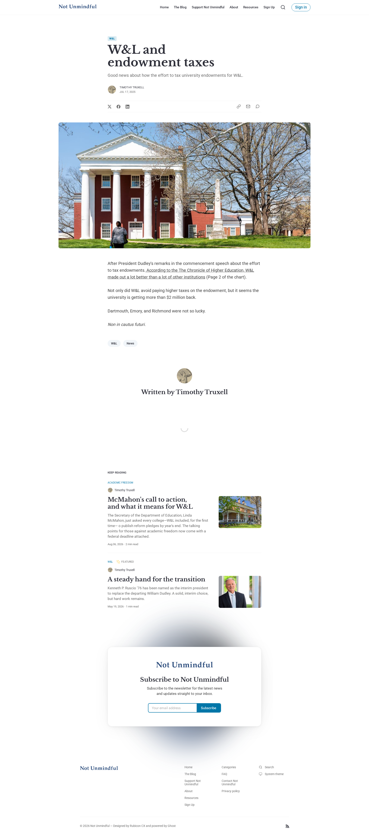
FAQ (224, 774)
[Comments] (258, 106)
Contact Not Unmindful (230, 782)
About (233, 7)
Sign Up (268, 7)
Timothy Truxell (132, 87)
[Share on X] (109, 107)
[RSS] (287, 826)
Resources (250, 7)
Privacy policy (231, 791)
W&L (112, 38)
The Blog (180, 7)
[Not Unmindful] (78, 7)
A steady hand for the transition (156, 579)
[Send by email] (248, 106)
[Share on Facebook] (118, 107)
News (130, 343)
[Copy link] (239, 106)
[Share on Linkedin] (127, 107)
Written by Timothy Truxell (184, 392)
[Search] (283, 7)
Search (269, 767)
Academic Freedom (120, 482)
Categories (229, 767)
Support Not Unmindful (208, 7)
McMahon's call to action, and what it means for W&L (150, 503)
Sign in (301, 7)
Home (164, 7)
